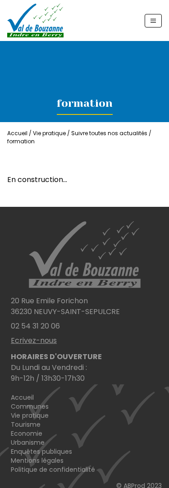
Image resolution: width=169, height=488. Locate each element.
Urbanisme (28, 442)
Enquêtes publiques (41, 451)
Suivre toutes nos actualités (109, 133)
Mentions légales (37, 460)
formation (21, 141)
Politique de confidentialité (53, 469)
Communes (30, 406)
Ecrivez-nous (34, 340)
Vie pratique (30, 415)
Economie (26, 433)
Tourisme (26, 424)
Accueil (17, 133)
